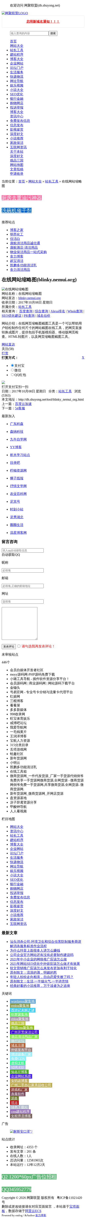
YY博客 (16, 447)
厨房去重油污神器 (22, 198)
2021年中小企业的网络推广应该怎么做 (38, 959)
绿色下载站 (19, 1107)
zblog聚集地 (19, 1019)
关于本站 (16, 151)
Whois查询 (75, 311)
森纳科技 (16, 431)
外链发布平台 (21, 1050)
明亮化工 (16, 234)
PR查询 (29, 315)
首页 (13, 41)
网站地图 (16, 165)
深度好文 (16, 134)
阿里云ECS (33, 1211)
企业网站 (16, 63)
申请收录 (16, 173)
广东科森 (16, 424)
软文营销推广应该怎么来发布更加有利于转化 (43, 968)
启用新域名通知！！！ (43, 21)
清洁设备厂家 (21, 1054)
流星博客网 (18, 532)
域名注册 (17, 1045)
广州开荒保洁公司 (24, 1032)
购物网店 (16, 103)
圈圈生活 (16, 525)
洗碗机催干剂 (17, 210)
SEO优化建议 (12, 315)
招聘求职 (17, 1067)
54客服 (20, 408)
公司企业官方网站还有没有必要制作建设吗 (41, 955)
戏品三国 (16, 160)
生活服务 (16, 72)
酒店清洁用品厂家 (24, 1036)
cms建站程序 (20, 1111)
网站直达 (8, 344)
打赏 (5, 353)
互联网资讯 (18, 147)
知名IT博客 (19, 1072)
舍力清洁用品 (20, 269)
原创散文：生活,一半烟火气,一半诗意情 (39, 981)
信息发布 (16, 125)
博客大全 (16, 59)
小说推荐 (16, 138)
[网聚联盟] (15, 13)
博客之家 (16, 230)
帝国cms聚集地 (22, 1028)
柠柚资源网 (18, 470)
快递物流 (16, 76)
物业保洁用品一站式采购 (28, 252)
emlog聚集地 (20, 1005)
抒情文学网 (18, 486)
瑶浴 (14, 1103)
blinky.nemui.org (29, 298)
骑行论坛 (17, 1041)
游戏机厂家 (19, 1089)
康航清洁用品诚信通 (25, 243)
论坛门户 (16, 68)
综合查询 (41, 311)
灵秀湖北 (16, 517)
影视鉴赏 (16, 129)
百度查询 (26, 311)
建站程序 (16, 54)
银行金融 (16, 98)
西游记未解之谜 (22, 1010)
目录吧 (15, 462)
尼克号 (15, 501)
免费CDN (18, 1058)
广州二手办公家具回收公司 (31, 1085)
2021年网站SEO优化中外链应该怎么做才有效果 (45, 963)
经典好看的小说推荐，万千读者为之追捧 (40, 986)
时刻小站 (16, 509)
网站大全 (16, 45)
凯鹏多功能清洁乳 (23, 265)
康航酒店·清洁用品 (24, 247)
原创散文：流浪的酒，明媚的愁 (33, 972)
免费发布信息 (20, 120)
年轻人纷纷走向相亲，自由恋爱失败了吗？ (41, 977)
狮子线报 (16, 478)
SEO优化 (16, 94)
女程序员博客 (21, 1116)
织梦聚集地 (19, 1014)
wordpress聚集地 (23, 1001)
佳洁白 (15, 239)
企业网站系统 (21, 1076)
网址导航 (16, 81)
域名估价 (43, 315)
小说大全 (16, 90)
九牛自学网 (18, 439)
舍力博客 (16, 256)
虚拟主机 (17, 1063)
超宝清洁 (16, 261)
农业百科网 (18, 494)
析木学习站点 (20, 455)
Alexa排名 (58, 311)
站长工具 (16, 50)
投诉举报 (16, 107)
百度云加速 (23, 404)
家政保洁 (16, 143)
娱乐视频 (16, 85)
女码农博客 (19, 1080)
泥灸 (14, 1098)
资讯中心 (16, 116)
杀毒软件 (17, 1094)
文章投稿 (16, 169)
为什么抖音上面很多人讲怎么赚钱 (35, 950)
